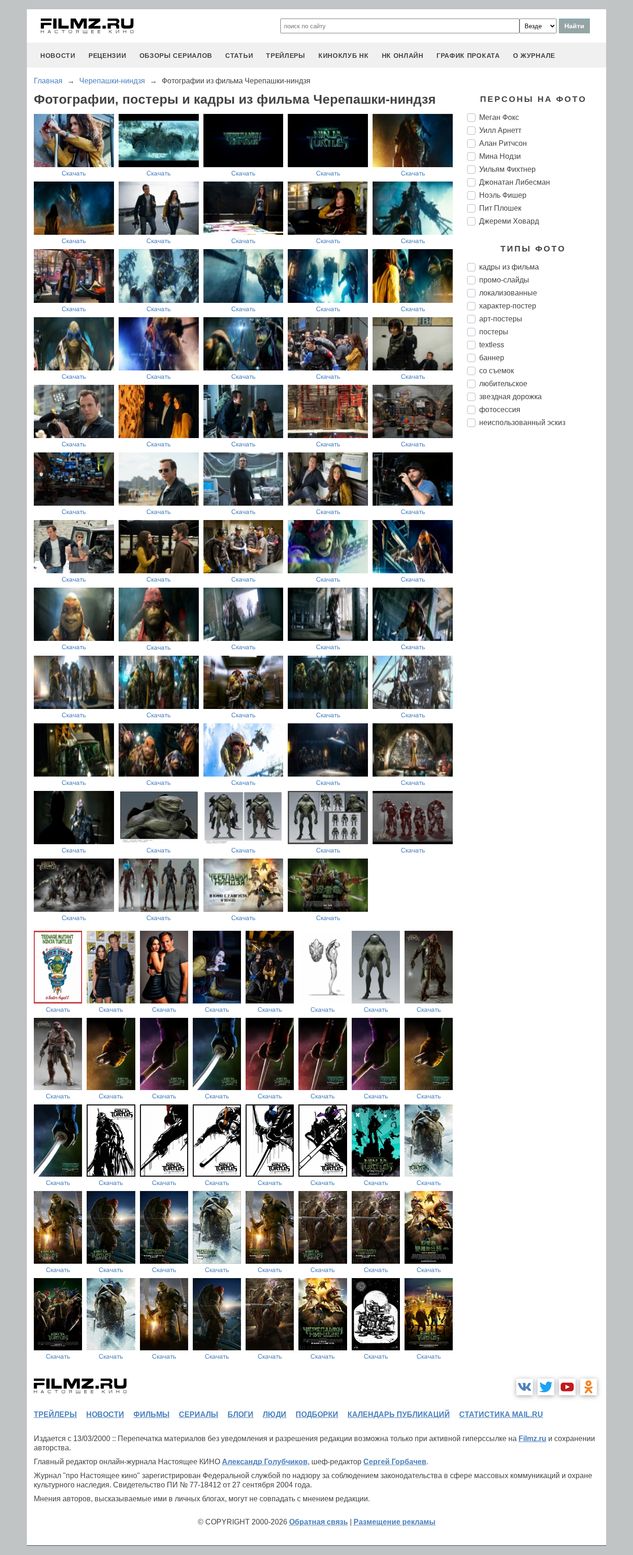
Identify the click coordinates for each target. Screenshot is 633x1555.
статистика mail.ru (501, 1414)
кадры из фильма (509, 267)
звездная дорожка (510, 397)
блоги (240, 1414)
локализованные (508, 293)
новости (58, 55)
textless (491, 345)
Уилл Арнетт (500, 130)
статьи (239, 55)
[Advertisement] (536, 589)
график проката (468, 55)
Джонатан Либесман (514, 182)
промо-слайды (504, 280)
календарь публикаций (399, 1414)
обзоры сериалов (176, 55)
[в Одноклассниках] (588, 1387)
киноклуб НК (343, 55)
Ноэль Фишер (502, 195)
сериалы (198, 1414)
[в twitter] (546, 1387)
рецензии (108, 55)
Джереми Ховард (509, 221)
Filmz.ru (532, 1438)
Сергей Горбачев (394, 1462)
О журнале (534, 55)
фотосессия (499, 410)
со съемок (496, 371)
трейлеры (285, 55)
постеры (493, 332)
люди (274, 1414)
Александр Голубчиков (265, 1462)
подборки (317, 1414)
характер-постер (507, 306)
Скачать (74, 173)
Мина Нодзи (500, 156)
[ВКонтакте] (524, 1387)
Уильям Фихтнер (507, 169)
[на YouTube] (567, 1387)
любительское (503, 384)
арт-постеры (500, 319)
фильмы (151, 1414)
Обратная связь (318, 1522)
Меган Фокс (499, 117)
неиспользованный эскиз (522, 422)
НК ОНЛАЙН (403, 55)
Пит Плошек (500, 208)
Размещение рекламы (395, 1522)
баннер (491, 358)
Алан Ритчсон (503, 143)
